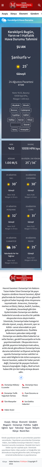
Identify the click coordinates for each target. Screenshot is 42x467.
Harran (21, 120)
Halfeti (26, 115)
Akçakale (16, 105)
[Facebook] (21, 378)
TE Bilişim (23, 462)
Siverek (27, 125)
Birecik (26, 105)
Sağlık (35, 425)
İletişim (35, 428)
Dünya (13, 13)
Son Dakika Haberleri (28, 402)
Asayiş (5, 13)
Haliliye (12, 120)
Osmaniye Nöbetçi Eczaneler (10, 386)
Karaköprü (15, 125)
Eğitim (5, 428)
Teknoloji (19, 428)
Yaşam (28, 428)
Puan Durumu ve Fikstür (30, 394)
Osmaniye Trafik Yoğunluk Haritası (10, 394)
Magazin (7, 425)
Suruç (14, 129)
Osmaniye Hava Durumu (30, 386)
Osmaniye (17, 425)
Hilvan (29, 120)
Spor (11, 428)
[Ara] (39, 5)
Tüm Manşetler (10, 401)
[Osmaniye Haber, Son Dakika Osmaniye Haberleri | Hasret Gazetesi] (21, 5)
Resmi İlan (24, 431)
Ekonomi (23, 13)
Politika (27, 425)
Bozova (14, 110)
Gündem (34, 13)
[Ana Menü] (3, 5)
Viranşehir (24, 129)
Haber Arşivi (9, 410)
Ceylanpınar (25, 110)
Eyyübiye (16, 115)
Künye (15, 431)
